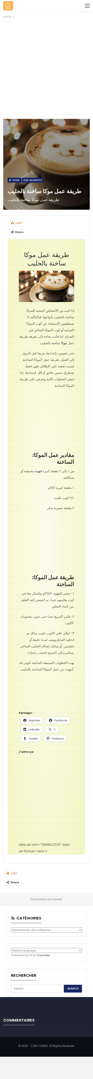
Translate (43, 955)
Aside (15, 180)
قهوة (38, 471)
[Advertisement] (46, 67)
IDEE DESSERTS (32, 180)
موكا (64, 343)
